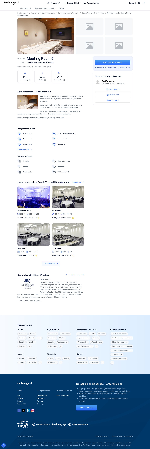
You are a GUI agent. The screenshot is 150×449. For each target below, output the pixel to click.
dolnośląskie (46, 67)
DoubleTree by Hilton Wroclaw (93, 13)
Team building (82, 342)
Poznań (31, 338)
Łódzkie (51, 342)
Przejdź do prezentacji (74, 275)
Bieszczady (32, 362)
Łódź (39, 338)
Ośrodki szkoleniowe (119, 359)
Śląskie (61, 338)
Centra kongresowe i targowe (122, 346)
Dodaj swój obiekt (63, 395)
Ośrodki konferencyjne (119, 342)
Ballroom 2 (22, 248)
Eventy (92, 334)
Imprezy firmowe (83, 338)
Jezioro (66, 358)
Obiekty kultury (117, 354)
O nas (19, 395)
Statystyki (40, 404)
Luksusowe (94, 362)
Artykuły (20, 398)
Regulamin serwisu (101, 436)
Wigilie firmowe (96, 342)
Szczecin (22, 346)
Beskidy (21, 362)
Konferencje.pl (22, 13)
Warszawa (22, 334)
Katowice (31, 342)
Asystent (40, 401)
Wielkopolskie (62, 342)
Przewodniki (21, 404)
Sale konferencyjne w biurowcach (123, 338)
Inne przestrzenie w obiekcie (45, 9)
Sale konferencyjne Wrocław (68, 13)
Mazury (21, 358)
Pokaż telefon (114, 89)
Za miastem (52, 362)
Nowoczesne (82, 362)
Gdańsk (21, 342)
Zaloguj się (40, 398)
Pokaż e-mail (114, 95)
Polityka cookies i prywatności (122, 436)
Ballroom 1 (56, 248)
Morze (50, 358)
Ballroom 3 (56, 210)
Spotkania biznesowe (85, 346)
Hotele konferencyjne (119, 334)
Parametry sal (77, 182)
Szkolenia (101, 334)
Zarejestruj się (42, 395)
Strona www (114, 100)
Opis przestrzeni (25, 9)
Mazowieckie (65, 334)
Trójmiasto (31, 358)
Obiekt (61, 9)
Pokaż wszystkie (23, 150)
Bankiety (96, 338)
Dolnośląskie (52, 334)
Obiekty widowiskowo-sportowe (123, 350)
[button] (72, 3)
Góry (58, 358)
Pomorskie (52, 338)
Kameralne (81, 358)
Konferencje (82, 334)
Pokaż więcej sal (49, 264)
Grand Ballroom (24, 210)
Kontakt (20, 401)
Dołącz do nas (86, 407)
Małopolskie (52, 346)
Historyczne (93, 358)
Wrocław (38, 67)
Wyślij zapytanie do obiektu (112, 62)
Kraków (32, 334)
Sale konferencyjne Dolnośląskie (43, 13)
